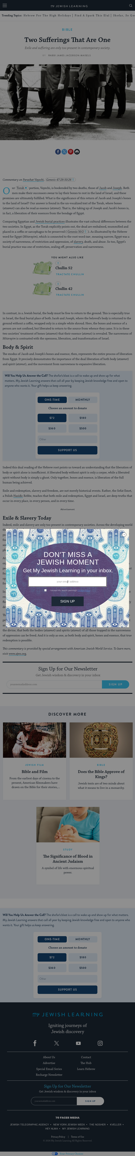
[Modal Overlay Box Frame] (67, 578)
